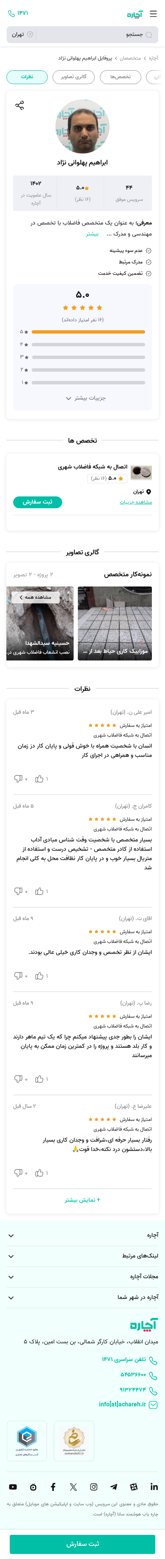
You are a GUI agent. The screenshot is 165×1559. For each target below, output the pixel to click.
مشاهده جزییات (136, 502)
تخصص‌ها (120, 77)
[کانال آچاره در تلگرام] (113, 1487)
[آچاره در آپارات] (133, 1487)
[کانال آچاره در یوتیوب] (12, 1487)
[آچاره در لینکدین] (153, 1487)
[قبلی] (157, 77)
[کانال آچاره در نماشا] (32, 1487)
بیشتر (92, 234)
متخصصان (130, 58)
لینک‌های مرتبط (140, 1256)
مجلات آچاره (144, 1277)
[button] (115, 623)
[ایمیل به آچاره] (82, 1405)
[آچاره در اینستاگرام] (93, 1487)
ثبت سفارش (82, 1544)
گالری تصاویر (74, 77)
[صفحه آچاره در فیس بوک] (52, 1487)
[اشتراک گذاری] (19, 105)
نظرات (27, 77)
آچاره (153, 58)
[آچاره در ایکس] (72, 1487)
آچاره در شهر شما (138, 1297)
